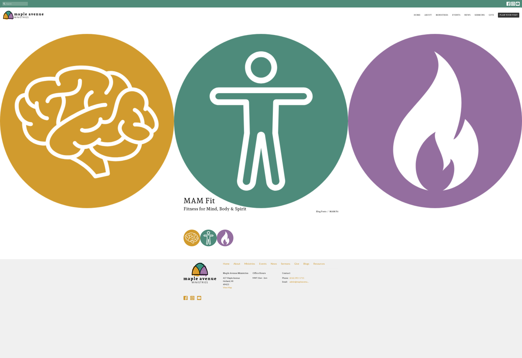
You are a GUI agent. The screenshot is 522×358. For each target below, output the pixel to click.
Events (456, 15)
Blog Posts (321, 211)
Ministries (442, 15)
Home (417, 15)
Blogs (306, 263)
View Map (227, 287)
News (467, 15)
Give (491, 15)
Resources (319, 263)
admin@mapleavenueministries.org (299, 282)
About (428, 15)
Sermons (480, 15)
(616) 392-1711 (297, 278)
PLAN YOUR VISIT (509, 15)
